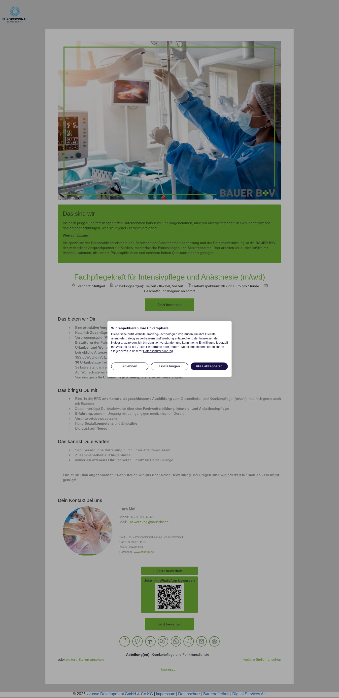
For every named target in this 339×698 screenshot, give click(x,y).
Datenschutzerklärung (158, 351)
